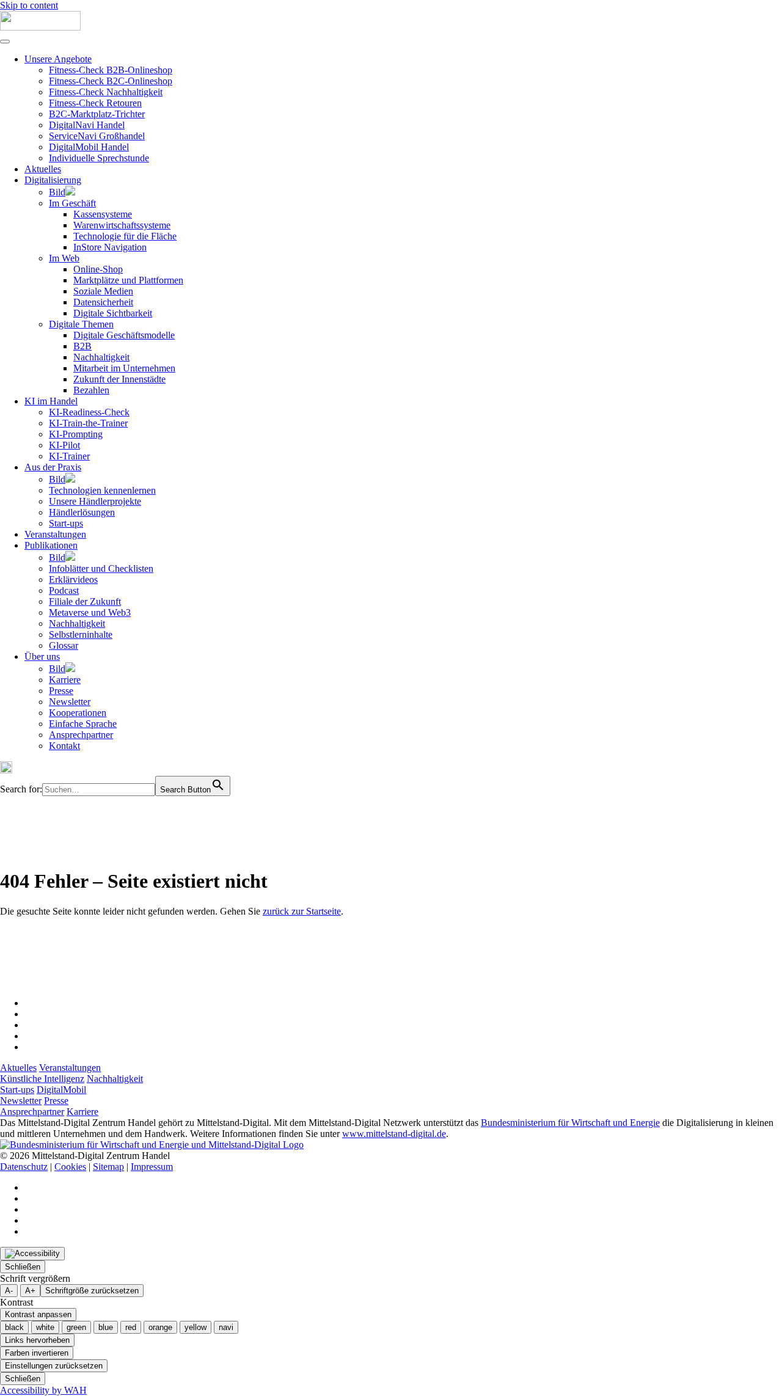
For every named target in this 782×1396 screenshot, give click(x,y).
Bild (57, 192)
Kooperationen (77, 712)
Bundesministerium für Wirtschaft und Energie (570, 1122)
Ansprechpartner (81, 734)
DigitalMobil (61, 1089)
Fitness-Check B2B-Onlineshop (110, 70)
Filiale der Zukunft (85, 601)
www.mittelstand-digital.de (394, 1133)
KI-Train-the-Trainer (88, 423)
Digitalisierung (52, 180)
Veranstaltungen (55, 534)
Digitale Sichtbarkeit (112, 313)
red (130, 1327)
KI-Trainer (69, 456)
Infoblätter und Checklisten (101, 568)
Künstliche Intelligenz (42, 1078)
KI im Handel (51, 401)
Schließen (22, 1266)
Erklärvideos (73, 579)
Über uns (42, 656)
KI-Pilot (64, 445)
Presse (61, 690)
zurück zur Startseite (302, 911)
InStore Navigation (110, 247)
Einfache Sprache (83, 723)
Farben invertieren (36, 1353)
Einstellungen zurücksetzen (54, 1365)
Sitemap (108, 1166)
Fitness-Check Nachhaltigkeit (106, 92)
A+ (30, 1290)
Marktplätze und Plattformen (128, 280)
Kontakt (64, 745)
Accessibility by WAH (43, 1390)
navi (226, 1327)
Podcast (64, 590)
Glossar (63, 645)
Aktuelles (42, 169)
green (76, 1327)
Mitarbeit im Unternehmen (124, 368)
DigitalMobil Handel (89, 147)
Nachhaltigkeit (101, 357)
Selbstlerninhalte (80, 634)
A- (9, 1290)
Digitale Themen (81, 324)
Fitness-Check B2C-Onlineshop (110, 81)
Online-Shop (98, 269)
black (14, 1327)
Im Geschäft (72, 203)
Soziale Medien (103, 291)
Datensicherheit (103, 302)
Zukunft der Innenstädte (119, 379)
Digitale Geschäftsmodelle (124, 335)
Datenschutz (24, 1166)
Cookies (70, 1166)
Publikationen (51, 545)
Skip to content (29, 5)
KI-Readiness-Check (89, 412)
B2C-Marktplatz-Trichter (97, 114)
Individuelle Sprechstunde (99, 158)
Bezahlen (91, 390)
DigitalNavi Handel (87, 125)
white (45, 1327)
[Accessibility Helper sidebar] (32, 1253)
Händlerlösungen (82, 512)
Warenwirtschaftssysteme (121, 225)
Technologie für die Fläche (125, 236)
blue (105, 1327)
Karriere (65, 679)
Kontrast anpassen (38, 1314)
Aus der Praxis (52, 467)
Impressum (152, 1166)
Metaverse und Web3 (90, 612)
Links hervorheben (37, 1340)
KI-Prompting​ (76, 434)
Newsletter (69, 701)
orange (160, 1327)
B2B (82, 346)
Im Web (64, 258)
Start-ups (66, 523)
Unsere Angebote (58, 59)
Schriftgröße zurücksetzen (92, 1290)
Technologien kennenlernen (102, 490)
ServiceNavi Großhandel (97, 136)
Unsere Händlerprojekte (95, 501)
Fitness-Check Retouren (95, 103)
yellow (195, 1327)
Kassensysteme (102, 214)
